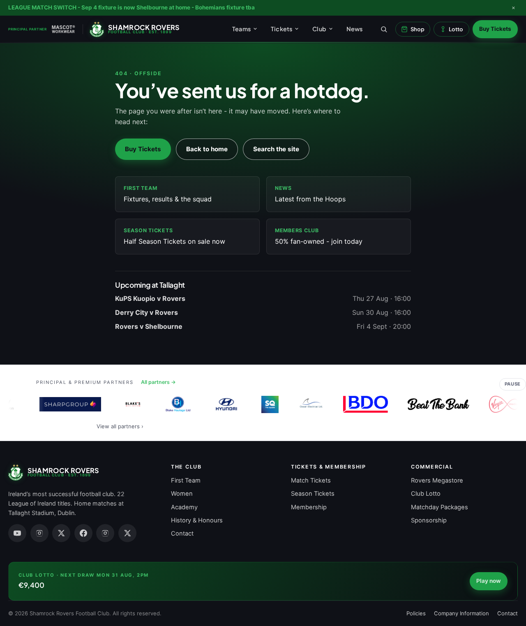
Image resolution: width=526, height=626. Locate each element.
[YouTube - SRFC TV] (17, 533)
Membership (309, 507)
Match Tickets (311, 480)
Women (182, 493)
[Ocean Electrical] (308, 404)
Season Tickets (313, 493)
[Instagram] (39, 533)
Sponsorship (429, 520)
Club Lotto (426, 493)
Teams (241, 28)
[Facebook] (83, 533)
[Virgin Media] (501, 404)
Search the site (276, 149)
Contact (182, 533)
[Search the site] (384, 29)
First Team (186, 480)
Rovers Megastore (437, 480)
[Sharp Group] (67, 404)
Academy (184, 507)
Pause (513, 384)
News (354, 28)
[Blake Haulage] (175, 404)
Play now (488, 580)
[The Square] (267, 404)
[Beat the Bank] (436, 404)
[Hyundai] (223, 404)
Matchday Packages (439, 507)
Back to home (207, 149)
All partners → (158, 382)
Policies (416, 613)
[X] (61, 533)
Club (319, 28)
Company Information (461, 613)
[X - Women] (127, 533)
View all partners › (120, 426)
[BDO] (362, 404)
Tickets (282, 28)
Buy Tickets (495, 28)
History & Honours (197, 520)
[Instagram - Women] (105, 533)
